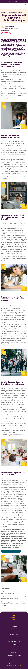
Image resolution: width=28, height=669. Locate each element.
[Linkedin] (16, 629)
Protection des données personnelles (14, 655)
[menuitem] (2, 1)
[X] (14, 629)
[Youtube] (11, 629)
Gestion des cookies (14, 658)
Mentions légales (14, 652)
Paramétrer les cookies (14, 663)
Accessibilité (14, 660)
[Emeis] (3, 5)
